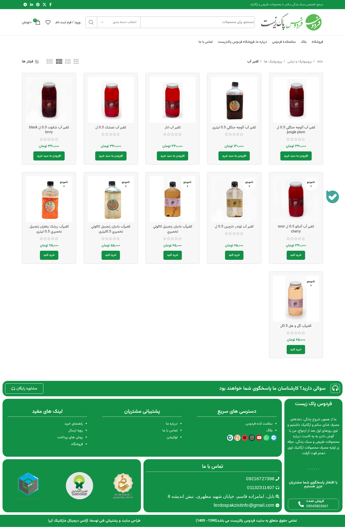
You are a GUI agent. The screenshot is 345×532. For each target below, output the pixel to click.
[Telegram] (274, 438)
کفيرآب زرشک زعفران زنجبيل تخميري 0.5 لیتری (49, 229)
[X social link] (44, 4)
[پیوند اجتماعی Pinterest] (38, 4)
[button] (296, 155)
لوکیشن (172, 437)
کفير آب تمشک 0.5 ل (110, 127)
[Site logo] (291, 22)
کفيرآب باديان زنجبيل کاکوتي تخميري (172, 229)
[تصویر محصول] (172, 100)
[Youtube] (259, 438)
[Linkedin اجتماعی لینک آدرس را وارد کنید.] (32, 4)
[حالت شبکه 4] (67, 61)
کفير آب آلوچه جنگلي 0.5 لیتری (234, 127)
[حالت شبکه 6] (49, 61)
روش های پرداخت (70, 437)
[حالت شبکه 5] (59, 61)
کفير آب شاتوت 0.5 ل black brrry (49, 130)
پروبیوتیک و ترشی (299, 61)
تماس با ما (170, 430)
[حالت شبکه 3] (76, 61)
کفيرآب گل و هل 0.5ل (295, 326)
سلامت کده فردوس (259, 424)
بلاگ (269, 430)
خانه (319, 61)
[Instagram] (252, 438)
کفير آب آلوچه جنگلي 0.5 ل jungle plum (296, 130)
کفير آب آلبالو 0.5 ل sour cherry (296, 229)
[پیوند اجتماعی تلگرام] (25, 4)
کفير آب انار (173, 127)
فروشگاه (77, 444)
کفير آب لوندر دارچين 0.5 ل (234, 226)
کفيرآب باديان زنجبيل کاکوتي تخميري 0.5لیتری (110, 229)
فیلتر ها (27, 62)
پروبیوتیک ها (272, 61)
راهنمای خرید (73, 424)
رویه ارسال (75, 430)
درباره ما (172, 424)
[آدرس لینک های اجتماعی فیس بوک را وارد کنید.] (50, 4)
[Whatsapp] (266, 438)
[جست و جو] (91, 22)
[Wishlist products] (48, 22)
